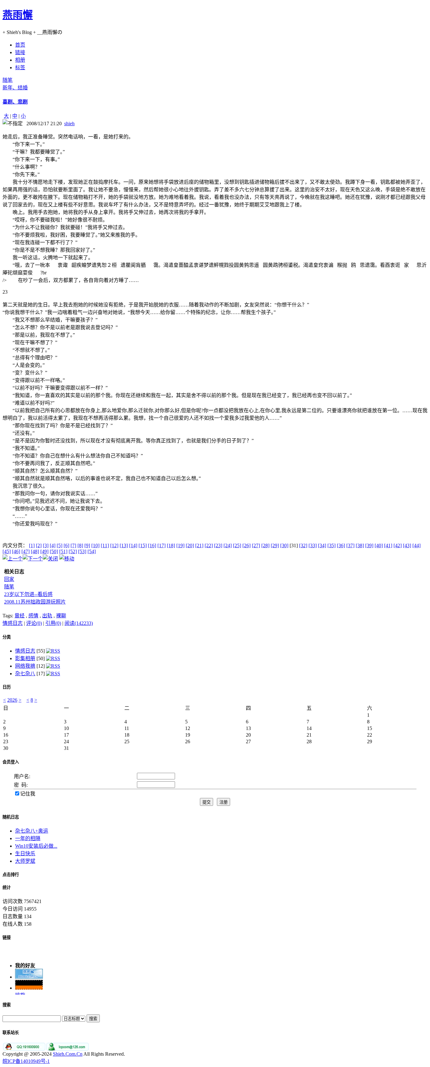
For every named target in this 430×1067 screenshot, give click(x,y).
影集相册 (25, 658)
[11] (105, 545)
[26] (246, 545)
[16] (152, 545)
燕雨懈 (18, 14)
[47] (25, 551)
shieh (69, 123)
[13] (124, 545)
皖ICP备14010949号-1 (26, 1061)
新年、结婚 (15, 87)
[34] (322, 545)
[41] (388, 545)
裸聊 (61, 615)
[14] (133, 545)
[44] (416, 545)
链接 (7, 937)
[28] (265, 545)
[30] (284, 545)
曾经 (19, 615)
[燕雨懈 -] (29, 974)
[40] (379, 545)
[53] (82, 551)
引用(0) (53, 623)
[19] (180, 545)
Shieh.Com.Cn (67, 1054)
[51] (63, 551)
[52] (73, 551)
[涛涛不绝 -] (29, 985)
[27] (256, 545)
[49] (44, 551)
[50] (54, 551)
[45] (7, 551)
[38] (360, 545)
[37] (350, 545)
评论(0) (34, 623)
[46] (16, 551)
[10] (95, 545)
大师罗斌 (25, 861)
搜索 (7, 1004)
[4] (52, 545)
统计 (7, 887)
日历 (7, 687)
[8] (80, 545)
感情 (33, 615)
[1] (32, 545)
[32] (303, 545)
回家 (9, 579)
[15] (143, 545)
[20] (190, 545)
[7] (73, 545)
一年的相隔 (27, 838)
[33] (312, 545)
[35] (331, 545)
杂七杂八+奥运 (31, 831)
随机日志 (11, 817)
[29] (275, 545)
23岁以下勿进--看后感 (28, 594)
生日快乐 (25, 853)
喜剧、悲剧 (15, 101)
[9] (87, 545)
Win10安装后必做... (36, 846)
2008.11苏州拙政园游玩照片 (35, 601)
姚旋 (20, 992)
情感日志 (13, 623)
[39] (369, 545)
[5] (59, 545)
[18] (171, 545)
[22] (209, 545)
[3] (45, 545)
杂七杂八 (25, 673)
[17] (161, 545)
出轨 (47, 615)
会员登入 (11, 762)
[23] (218, 545)
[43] (407, 545)
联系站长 (11, 1032)
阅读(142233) (79, 623)
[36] (341, 545)
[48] (35, 551)
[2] (39, 545)
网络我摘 (25, 666)
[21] (199, 545)
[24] (227, 545)
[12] (114, 545)
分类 (7, 637)
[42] (397, 545)
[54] (92, 551)
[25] (237, 545)
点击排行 (11, 874)
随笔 (8, 80)
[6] (66, 545)
